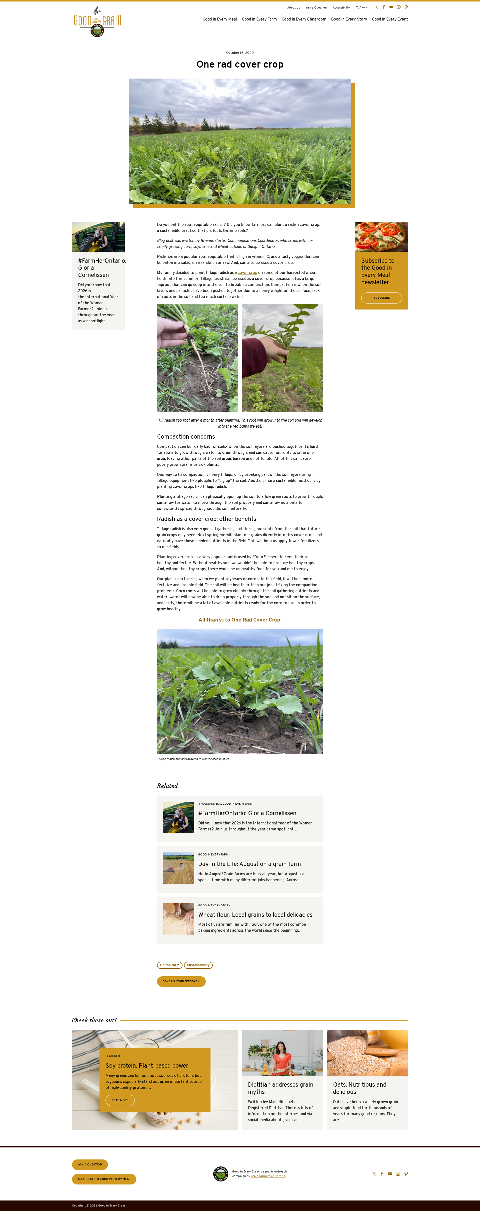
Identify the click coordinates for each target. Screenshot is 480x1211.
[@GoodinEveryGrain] (398, 7)
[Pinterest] (406, 7)
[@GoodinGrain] (376, 7)
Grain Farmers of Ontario (268, 1176)
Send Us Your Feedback (181, 982)
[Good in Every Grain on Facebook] (384, 7)
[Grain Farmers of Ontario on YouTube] (391, 7)
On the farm (170, 965)
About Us (293, 8)
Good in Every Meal (220, 19)
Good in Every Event (390, 19)
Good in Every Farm (259, 19)
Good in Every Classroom (304, 19)
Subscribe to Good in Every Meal (104, 1179)
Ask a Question (316, 8)
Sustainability (198, 965)
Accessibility (341, 8)
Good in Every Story (349, 19)
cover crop (247, 272)
